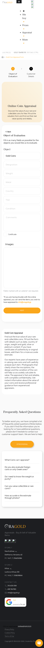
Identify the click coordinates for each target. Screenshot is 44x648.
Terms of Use (9, 636)
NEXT (22, 310)
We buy (24, 16)
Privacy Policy (9, 629)
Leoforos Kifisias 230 (12, 572)
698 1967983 (12, 589)
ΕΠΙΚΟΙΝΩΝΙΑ (22, 444)
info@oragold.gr (14, 593)
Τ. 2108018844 (17, 575)
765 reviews (17, 602)
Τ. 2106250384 (17, 558)
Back (9, 132)
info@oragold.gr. (24, 302)
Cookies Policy (10, 633)
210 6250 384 (12, 586)
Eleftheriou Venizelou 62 (13, 555)
